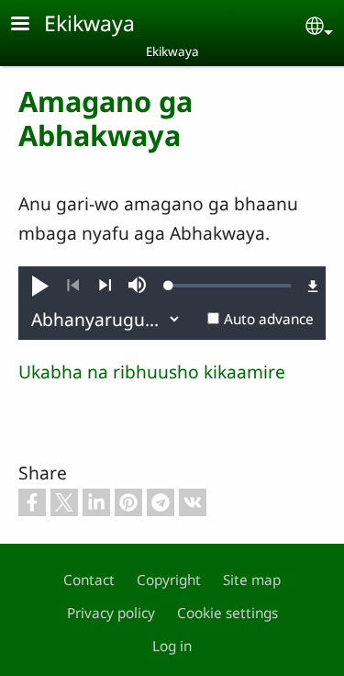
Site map (252, 580)
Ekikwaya (89, 23)
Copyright (169, 580)
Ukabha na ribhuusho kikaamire (151, 371)
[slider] (230, 285)
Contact (89, 580)
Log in (172, 646)
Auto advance (269, 319)
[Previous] (73, 285)
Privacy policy (111, 613)
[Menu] (31, 25)
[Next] (105, 285)
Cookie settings (227, 613)
